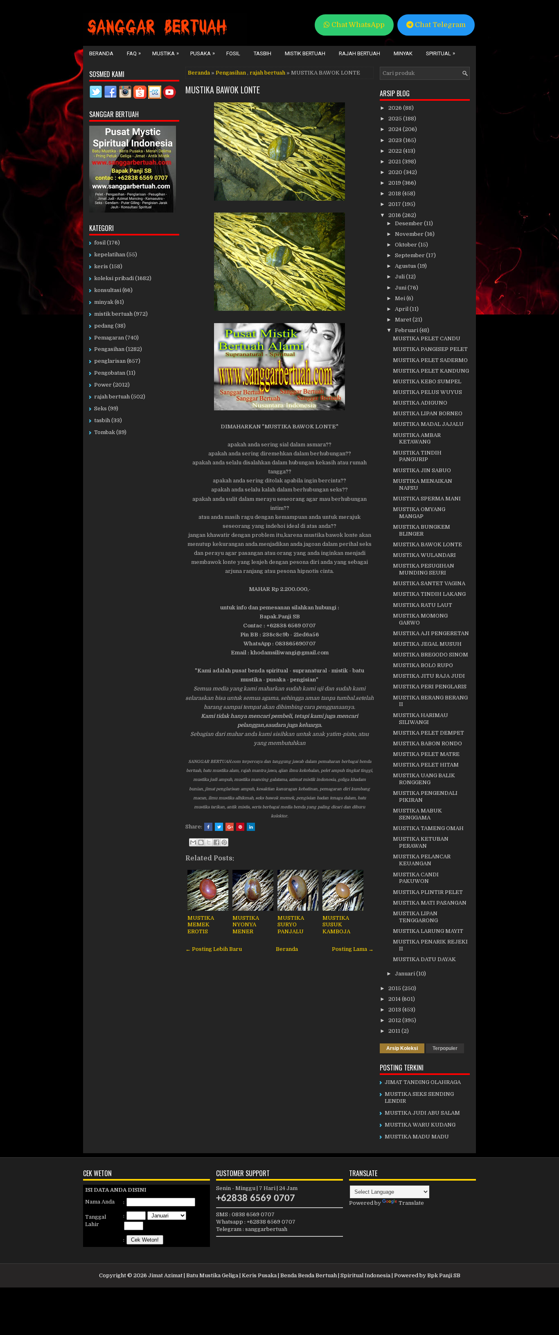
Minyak (403, 53)
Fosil (233, 53)
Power (103, 385)
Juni (401, 288)
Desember (409, 223)
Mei (400, 298)
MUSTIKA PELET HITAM (426, 765)
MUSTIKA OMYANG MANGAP (419, 512)
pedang (104, 326)
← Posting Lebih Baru (213, 949)
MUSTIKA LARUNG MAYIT (428, 931)
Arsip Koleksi (402, 1048)
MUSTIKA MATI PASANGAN (430, 903)
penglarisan (110, 361)
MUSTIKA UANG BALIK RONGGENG (424, 778)
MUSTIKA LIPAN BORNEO (427, 413)
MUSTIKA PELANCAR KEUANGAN (422, 860)
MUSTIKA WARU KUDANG (420, 1125)
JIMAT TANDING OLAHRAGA (423, 1082)
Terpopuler (445, 1048)
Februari (407, 330)
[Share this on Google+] (229, 827)
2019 (395, 183)
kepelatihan (109, 254)
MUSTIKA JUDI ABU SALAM (422, 1113)
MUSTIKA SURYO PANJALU (290, 925)
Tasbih (262, 53)
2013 (395, 1010)
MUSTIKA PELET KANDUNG (431, 371)
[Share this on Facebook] (208, 827)
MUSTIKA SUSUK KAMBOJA (336, 925)
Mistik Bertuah (305, 53)
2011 (394, 1031)
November (410, 234)
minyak (103, 302)
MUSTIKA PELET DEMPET (428, 733)
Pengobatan (109, 373)
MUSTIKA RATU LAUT (422, 605)
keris (101, 266)
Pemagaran (109, 338)
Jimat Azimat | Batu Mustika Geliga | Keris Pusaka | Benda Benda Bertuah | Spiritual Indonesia (269, 1275)
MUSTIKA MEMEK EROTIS (200, 925)
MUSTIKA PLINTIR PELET (428, 892)
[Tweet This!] (219, 827)
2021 (395, 161)
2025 (395, 118)
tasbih (102, 420)
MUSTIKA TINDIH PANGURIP (417, 456)
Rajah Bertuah (359, 53)
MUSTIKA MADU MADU (417, 1137)
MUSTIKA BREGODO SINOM (430, 655)
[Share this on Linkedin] (251, 827)
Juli (400, 277)
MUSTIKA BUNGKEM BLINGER (421, 530)
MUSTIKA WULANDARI (424, 555)
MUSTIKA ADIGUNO (420, 403)
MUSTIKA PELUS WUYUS (427, 392)
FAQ (134, 53)
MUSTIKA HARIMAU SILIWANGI (420, 718)
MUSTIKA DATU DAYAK (424, 959)
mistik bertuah (113, 314)
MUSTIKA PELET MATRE (426, 754)
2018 (395, 193)
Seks (100, 408)
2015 (395, 988)
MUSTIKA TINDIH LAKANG (429, 594)
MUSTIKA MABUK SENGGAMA (417, 814)
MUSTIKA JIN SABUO (422, 470)
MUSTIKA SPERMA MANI (427, 499)
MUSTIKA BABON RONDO (427, 743)
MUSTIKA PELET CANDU (426, 338)
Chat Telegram (439, 25)
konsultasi (107, 290)
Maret (403, 320)
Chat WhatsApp (357, 25)
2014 (395, 999)
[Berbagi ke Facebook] (216, 842)
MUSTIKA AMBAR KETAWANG (417, 438)
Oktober (406, 245)
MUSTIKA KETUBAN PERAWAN (421, 842)
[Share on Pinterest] (240, 827)
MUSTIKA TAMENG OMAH (428, 828)
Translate (411, 1203)
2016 (395, 215)
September (410, 255)
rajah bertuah (267, 73)
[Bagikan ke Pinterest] (224, 842)
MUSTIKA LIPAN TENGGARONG (415, 916)
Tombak (104, 432)
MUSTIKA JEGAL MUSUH (427, 644)
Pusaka (202, 53)
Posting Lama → (353, 949)
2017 (395, 204)
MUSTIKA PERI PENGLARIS (430, 686)
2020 (395, 172)
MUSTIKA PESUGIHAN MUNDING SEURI (423, 569)
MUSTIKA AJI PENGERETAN (431, 633)
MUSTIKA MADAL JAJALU (428, 424)
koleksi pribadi (114, 278)
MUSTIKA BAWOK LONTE (222, 89)
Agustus (406, 266)
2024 (395, 129)
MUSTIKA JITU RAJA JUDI (429, 676)
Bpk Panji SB (443, 1275)
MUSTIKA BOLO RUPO (423, 665)
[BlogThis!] (201, 842)
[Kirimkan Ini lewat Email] (193, 842)
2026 (395, 108)
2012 (395, 1020)
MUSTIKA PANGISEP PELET (430, 349)
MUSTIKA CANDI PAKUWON (416, 878)
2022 (395, 151)
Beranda (101, 53)
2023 (395, 140)
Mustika (165, 53)
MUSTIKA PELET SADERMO (430, 360)
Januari (405, 974)
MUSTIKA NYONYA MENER (245, 925)
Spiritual (440, 53)
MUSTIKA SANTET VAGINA (429, 583)
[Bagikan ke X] (209, 842)
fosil (100, 243)
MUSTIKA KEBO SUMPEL (427, 381)
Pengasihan (231, 73)
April (402, 309)
